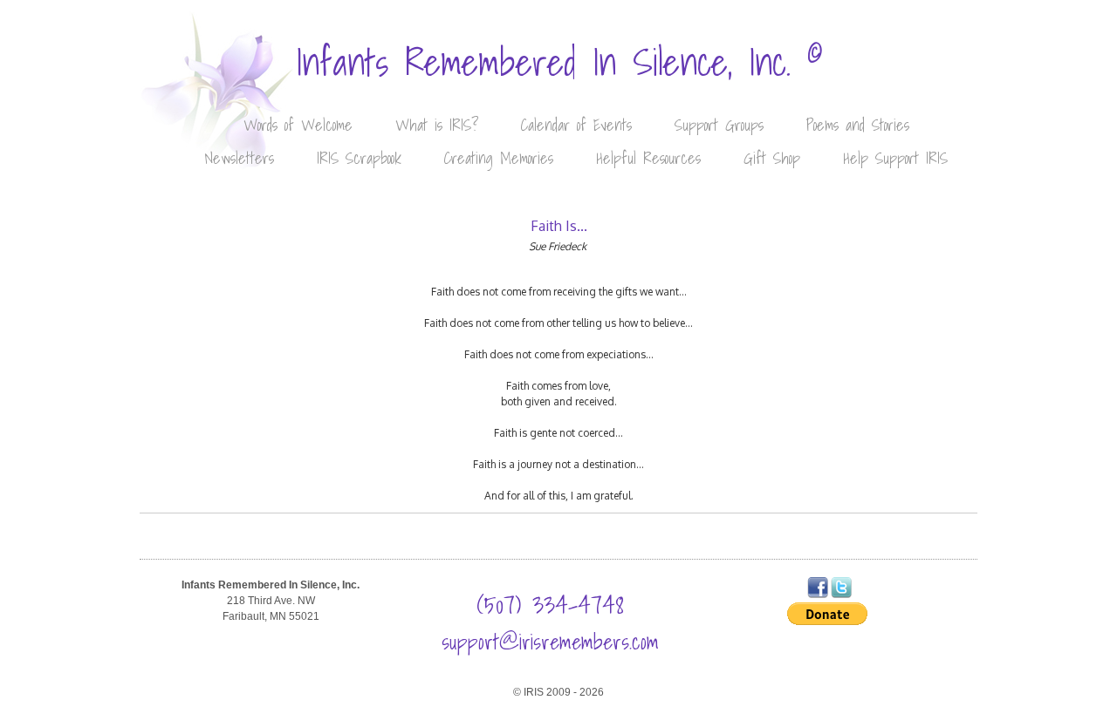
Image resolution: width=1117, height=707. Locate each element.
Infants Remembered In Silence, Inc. (559, 62)
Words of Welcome (298, 125)
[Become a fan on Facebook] (817, 594)
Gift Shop (772, 158)
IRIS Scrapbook (359, 158)
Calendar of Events (576, 125)
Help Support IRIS (895, 158)
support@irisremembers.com (550, 641)
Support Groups (719, 125)
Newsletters (239, 158)
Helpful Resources (648, 158)
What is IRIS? (436, 125)
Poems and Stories (857, 125)
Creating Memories (498, 158)
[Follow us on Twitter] (841, 594)
